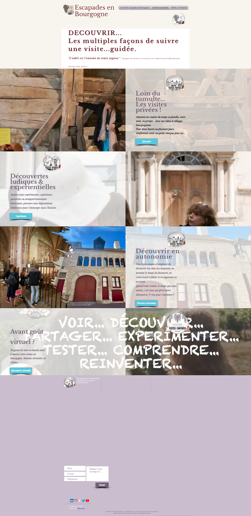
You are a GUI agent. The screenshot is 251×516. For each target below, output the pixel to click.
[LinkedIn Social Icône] (71, 500)
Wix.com (81, 508)
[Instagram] (75, 500)
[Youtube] (87, 500)
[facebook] (79, 500)
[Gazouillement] (83, 500)
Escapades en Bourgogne (94, 11)
